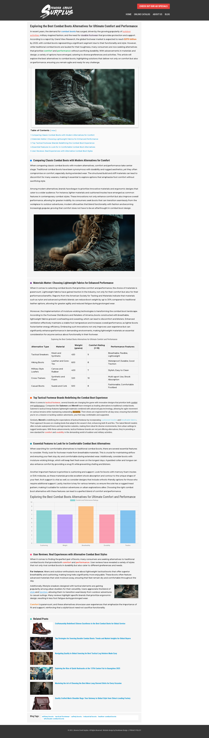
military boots (47, 716)
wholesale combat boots (53, 719)
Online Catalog (142, 15)
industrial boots (90, 716)
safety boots (76, 716)
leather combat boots (107, 716)
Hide (53, 130)
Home (128, 15)
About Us (157, 15)
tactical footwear (62, 716)
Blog (167, 15)
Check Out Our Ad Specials (153, 6)
